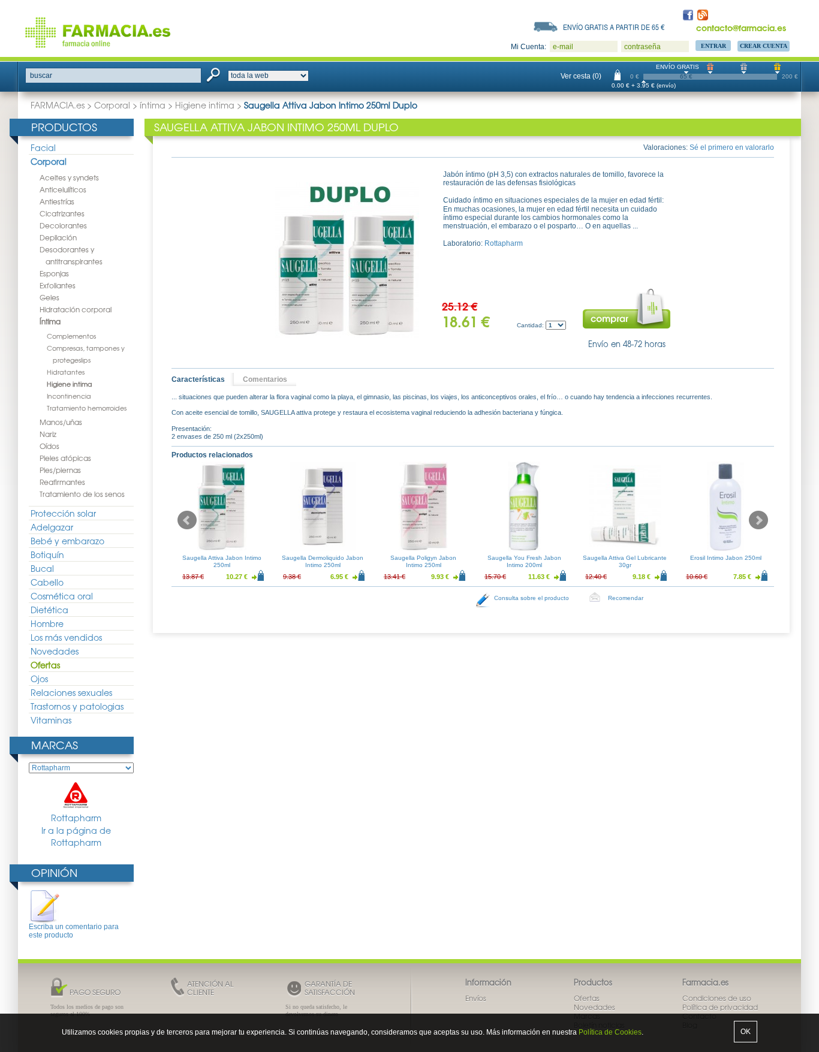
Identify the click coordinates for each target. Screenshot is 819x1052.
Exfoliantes (58, 285)
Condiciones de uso (716, 998)
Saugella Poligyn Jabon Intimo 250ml (423, 561)
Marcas (54, 745)
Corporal (112, 105)
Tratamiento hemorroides (87, 407)
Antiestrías (57, 201)
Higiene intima (204, 105)
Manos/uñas (61, 422)
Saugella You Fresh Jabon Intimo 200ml (524, 561)
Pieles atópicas (65, 458)
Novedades (55, 651)
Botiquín (47, 554)
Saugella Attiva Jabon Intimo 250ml (221, 561)
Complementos (71, 335)
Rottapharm (76, 818)
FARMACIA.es (58, 105)
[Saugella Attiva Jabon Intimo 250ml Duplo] (347, 260)
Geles (49, 297)
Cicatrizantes (62, 213)
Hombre (47, 623)
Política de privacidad (720, 1007)
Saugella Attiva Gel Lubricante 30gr (625, 561)
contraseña (642, 47)
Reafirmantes (62, 482)
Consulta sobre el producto (531, 598)
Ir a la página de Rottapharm (76, 836)
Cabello (47, 582)
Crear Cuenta (763, 46)
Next (758, 520)
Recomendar (625, 598)
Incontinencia (69, 395)
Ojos (39, 679)
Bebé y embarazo (67, 541)
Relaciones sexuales (71, 692)
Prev (187, 520)
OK (745, 1031)
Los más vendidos (66, 637)
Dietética (49, 610)
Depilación (58, 237)
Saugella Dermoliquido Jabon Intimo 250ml (322, 561)
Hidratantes (66, 371)
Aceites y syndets (69, 177)
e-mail (563, 47)
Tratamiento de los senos (82, 494)
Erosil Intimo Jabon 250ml (725, 557)
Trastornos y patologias (77, 706)
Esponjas (54, 273)
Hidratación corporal (76, 309)
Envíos (475, 998)
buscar (41, 75)
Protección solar (63, 513)
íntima (152, 105)
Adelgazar (52, 527)
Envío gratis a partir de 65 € (614, 27)
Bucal (42, 568)
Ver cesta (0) (581, 76)
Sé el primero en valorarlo (731, 147)
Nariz (48, 434)
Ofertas (45, 665)
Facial (43, 147)
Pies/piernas (60, 470)
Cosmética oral (62, 596)
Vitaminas (51, 720)
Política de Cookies (610, 1032)
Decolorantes (63, 225)
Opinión (54, 872)
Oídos (49, 446)
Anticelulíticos (63, 189)
